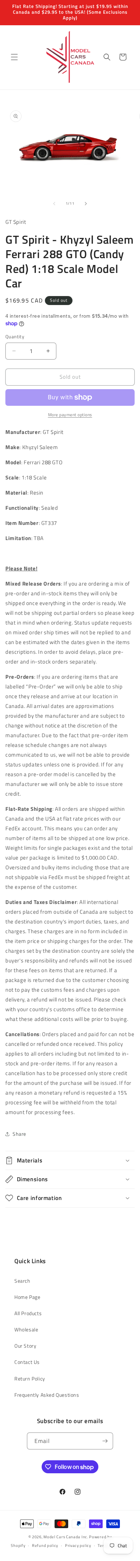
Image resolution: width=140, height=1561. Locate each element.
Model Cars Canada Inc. (65, 1537)
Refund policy (45, 1545)
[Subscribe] (105, 1440)
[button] (14, 57)
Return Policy (29, 1378)
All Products (28, 1313)
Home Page (27, 1297)
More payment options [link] (70, 415)
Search (22, 1280)
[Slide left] (54, 204)
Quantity (14, 336)
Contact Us (27, 1362)
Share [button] (19, 1134)
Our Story (25, 1345)
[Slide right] (86, 204)
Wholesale (26, 1329)
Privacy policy (78, 1545)
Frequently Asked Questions (46, 1395)
